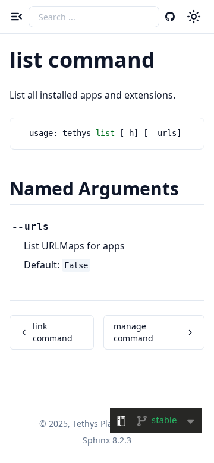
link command (53, 332)
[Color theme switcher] (193, 16)
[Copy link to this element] (168, 61)
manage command (133, 332)
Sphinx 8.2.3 (107, 440)
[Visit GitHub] (170, 16)
